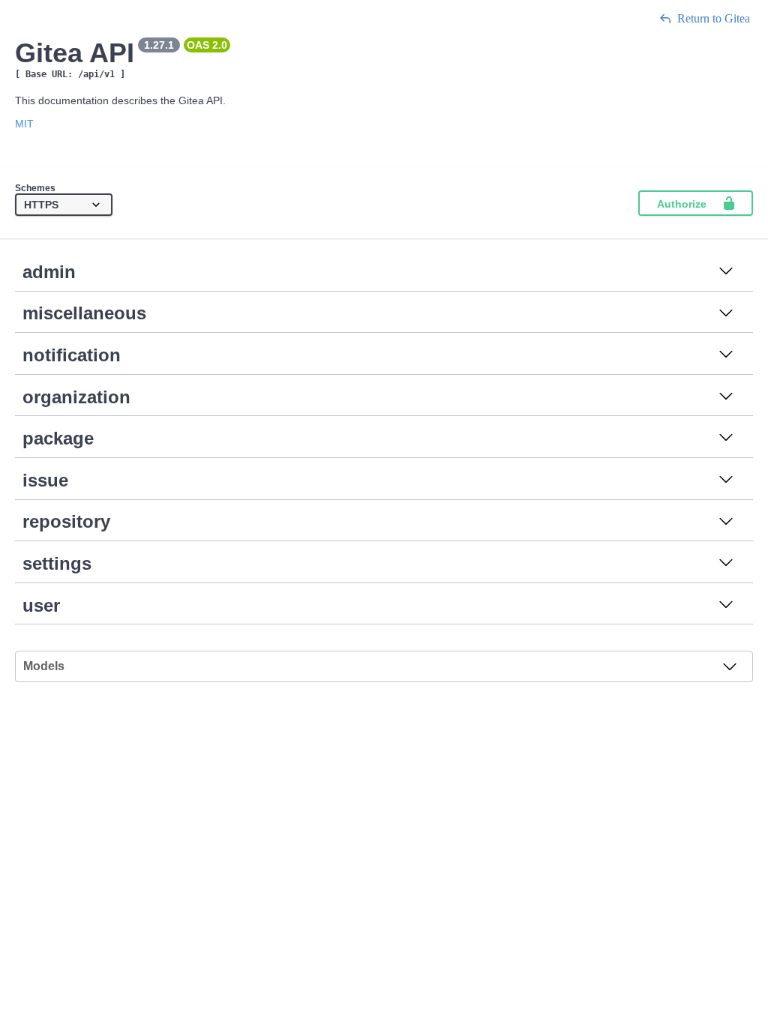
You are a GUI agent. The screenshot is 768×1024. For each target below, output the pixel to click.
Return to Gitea (713, 18)
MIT (24, 124)
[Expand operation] (726, 272)
